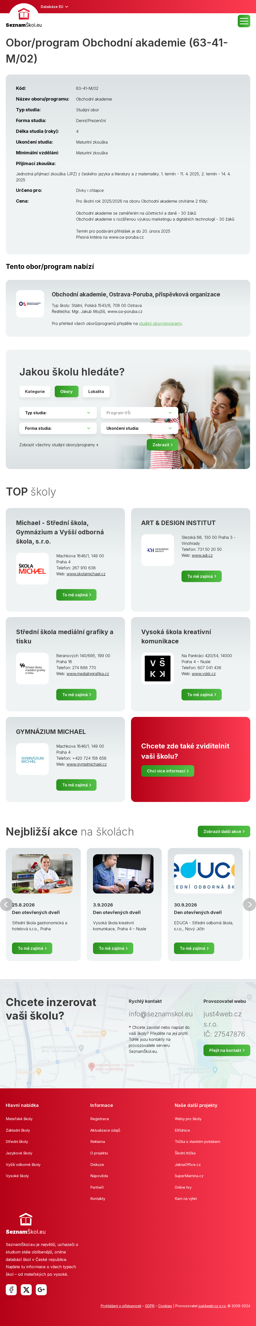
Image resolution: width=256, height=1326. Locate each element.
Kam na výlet (186, 1198)
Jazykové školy (19, 1153)
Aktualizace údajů (105, 1130)
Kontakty (97, 1198)
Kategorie (35, 391)
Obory (66, 391)
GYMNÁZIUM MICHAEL (51, 731)
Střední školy (17, 1141)
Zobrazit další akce (222, 831)
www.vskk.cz (204, 673)
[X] (26, 1289)
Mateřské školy (19, 1118)
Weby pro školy (188, 1118)
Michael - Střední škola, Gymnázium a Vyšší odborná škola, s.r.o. (60, 532)
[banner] (24, 16)
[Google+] (41, 1289)
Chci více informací (166, 770)
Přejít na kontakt (225, 1050)
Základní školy (18, 1130)
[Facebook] (11, 1289)
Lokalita (96, 391)
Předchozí (6, 904)
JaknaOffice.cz (188, 1164)
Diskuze (97, 1164)
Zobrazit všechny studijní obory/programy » (58, 444)
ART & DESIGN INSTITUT (178, 523)
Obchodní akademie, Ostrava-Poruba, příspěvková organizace (136, 294)
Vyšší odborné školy (23, 1164)
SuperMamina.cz (189, 1175)
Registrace (99, 1118)
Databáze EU (52, 7)
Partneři (97, 1187)
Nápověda (99, 1175)
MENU (244, 21)
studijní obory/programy (160, 323)
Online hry (183, 1187)
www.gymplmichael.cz (86, 764)
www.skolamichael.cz (86, 573)
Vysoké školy (17, 1175)
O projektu (99, 1153)
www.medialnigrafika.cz (87, 673)
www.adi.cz (202, 555)
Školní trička (185, 1153)
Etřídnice (182, 1130)
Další (249, 904)
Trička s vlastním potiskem (197, 1141)
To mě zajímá (75, 594)
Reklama (97, 1141)
